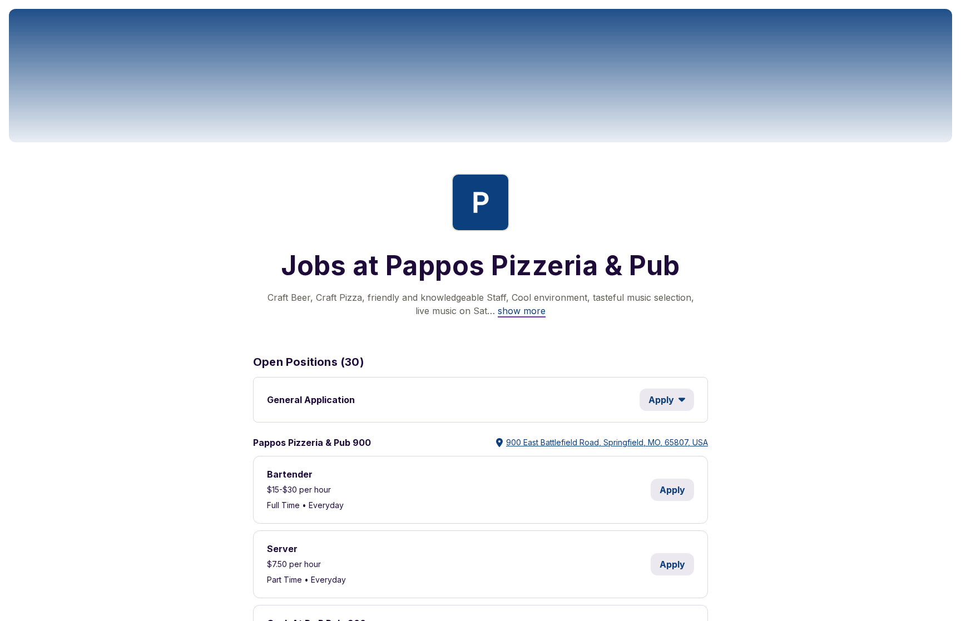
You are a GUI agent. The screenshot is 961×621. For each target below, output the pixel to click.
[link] (522, 310)
